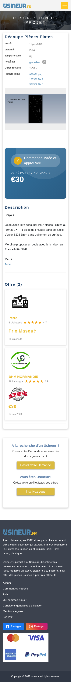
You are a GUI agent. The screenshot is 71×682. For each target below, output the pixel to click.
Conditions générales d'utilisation (22, 605)
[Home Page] (18, 5)
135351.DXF (36, 79)
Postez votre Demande (35, 465)
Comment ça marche (15, 588)
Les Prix (7, 616)
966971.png (35, 74)
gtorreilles (34, 62)
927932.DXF (36, 84)
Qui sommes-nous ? (15, 599)
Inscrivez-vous (35, 491)
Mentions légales (13, 611)
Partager (16, 626)
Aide (5, 594)
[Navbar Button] (64, 5)
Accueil (7, 582)
